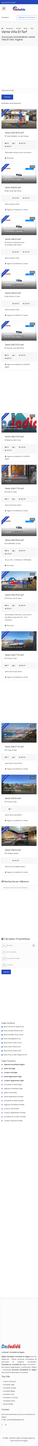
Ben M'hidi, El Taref (13, 296)
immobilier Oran (8, 1394)
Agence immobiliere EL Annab (17, 210)
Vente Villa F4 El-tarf (14, 345)
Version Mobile (8, 1404)
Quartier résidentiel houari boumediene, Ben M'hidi (14, 244)
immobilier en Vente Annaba (13, 1100)
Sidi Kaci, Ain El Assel (13, 598)
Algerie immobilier (7, 1356)
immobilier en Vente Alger (13, 1084)
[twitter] (6, 1425)
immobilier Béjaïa (9, 1391)
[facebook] (2, 1425)
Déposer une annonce (27, 17)
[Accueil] (2, 28)
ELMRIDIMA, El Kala (13, 543)
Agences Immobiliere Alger (13, 1088)
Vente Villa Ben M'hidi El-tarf (13, 1031)
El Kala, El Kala (11, 658)
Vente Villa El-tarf (13, 187)
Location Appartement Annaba (14, 1113)
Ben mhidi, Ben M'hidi (13, 191)
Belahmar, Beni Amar (13, 440)
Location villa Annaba (11, 1109)
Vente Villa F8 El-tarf (14, 133)
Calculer (6, 972)
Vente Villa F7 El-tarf (14, 488)
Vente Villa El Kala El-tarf (12, 1047)
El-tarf (18, 28)
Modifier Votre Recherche (12, 103)
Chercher (7, 97)
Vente (25, 28)
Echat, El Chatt (11, 492)
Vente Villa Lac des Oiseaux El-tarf (15, 1055)
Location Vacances (9, 1381)
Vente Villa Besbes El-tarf (12, 1039)
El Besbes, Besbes (12, 853)
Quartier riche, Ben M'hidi (15, 348)
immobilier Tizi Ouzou (10, 1397)
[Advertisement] (19, 67)
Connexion (5, 17)
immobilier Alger (9, 1385)
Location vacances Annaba (13, 1121)
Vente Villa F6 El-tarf (14, 595)
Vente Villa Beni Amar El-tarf (13, 1035)
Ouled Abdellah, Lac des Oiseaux (17, 136)
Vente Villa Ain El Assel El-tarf (14, 1027)
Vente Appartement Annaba (13, 1096)
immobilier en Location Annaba (15, 1117)
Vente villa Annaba (10, 1092)
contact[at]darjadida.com (15, 1420)
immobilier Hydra (9, 1401)
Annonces (9, 28)
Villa (31, 28)
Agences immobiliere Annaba (14, 1105)
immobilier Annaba (9, 1388)
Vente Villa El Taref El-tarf (12, 1051)
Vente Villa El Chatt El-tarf (13, 1043)
